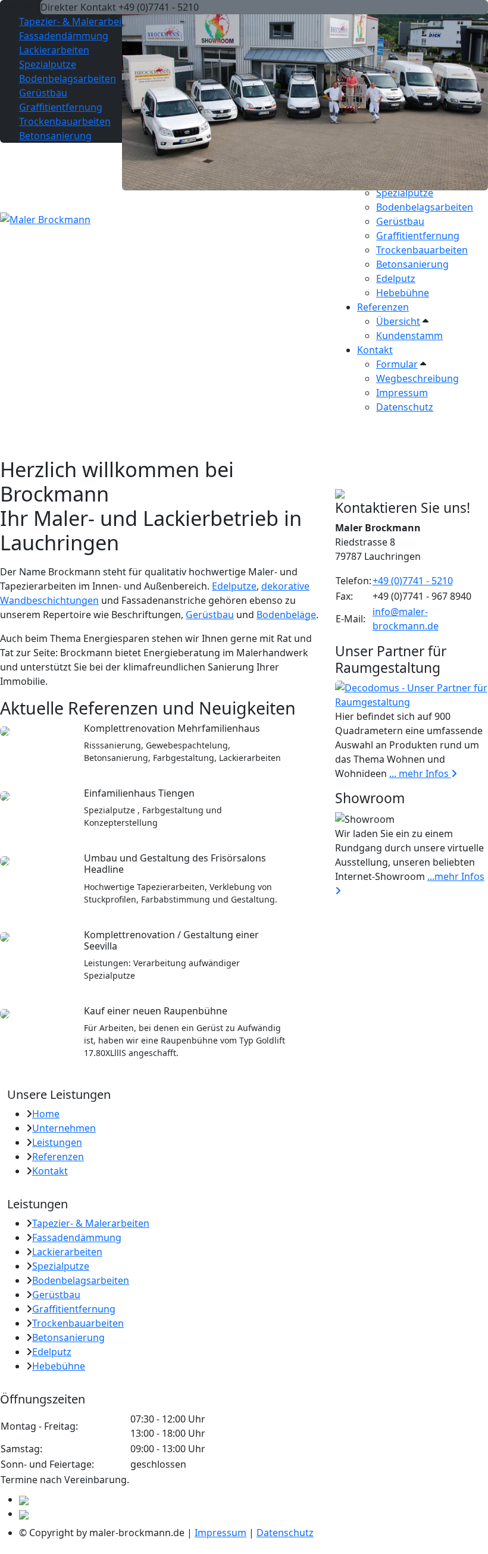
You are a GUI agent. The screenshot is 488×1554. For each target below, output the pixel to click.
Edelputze (234, 586)
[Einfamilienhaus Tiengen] (5, 794)
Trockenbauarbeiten (422, 249)
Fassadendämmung (63, 35)
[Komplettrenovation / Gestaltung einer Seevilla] (5, 936)
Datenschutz (404, 406)
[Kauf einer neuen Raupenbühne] (5, 1012)
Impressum (402, 392)
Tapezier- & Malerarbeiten (77, 21)
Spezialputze (404, 192)
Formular (397, 364)
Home (46, 1113)
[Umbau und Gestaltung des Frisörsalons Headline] (5, 859)
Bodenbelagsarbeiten (424, 207)
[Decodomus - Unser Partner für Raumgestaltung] (411, 694)
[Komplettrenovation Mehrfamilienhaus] (5, 730)
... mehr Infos (420, 773)
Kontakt (375, 349)
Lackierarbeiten (54, 50)
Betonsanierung (412, 264)
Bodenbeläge (286, 614)
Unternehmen (64, 1128)
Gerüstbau (400, 221)
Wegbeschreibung (417, 378)
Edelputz (395, 278)
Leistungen (57, 1142)
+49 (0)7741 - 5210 (413, 580)
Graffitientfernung (417, 235)
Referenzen (383, 307)
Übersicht (398, 321)
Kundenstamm (409, 335)
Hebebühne (402, 292)
